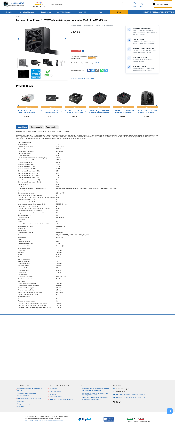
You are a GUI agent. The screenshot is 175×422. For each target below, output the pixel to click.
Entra (141, 6)
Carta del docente (55, 391)
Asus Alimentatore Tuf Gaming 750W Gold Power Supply (75, 111)
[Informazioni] (134, 3)
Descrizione (22, 127)
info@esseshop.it (122, 389)
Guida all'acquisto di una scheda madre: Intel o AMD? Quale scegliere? (95, 398)
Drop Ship (20, 401)
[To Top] (170, 417)
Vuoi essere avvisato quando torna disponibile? (84, 56)
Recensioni (51, 127)
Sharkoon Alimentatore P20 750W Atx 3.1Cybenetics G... (147, 111)
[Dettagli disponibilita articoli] (82, 51)
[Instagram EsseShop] (117, 402)
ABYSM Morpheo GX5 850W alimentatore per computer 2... (99, 111)
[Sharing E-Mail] (97, 70)
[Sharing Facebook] (89, 70)
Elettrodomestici (46, 12)
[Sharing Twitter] (93, 70)
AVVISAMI (92, 58)
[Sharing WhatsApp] (102, 70)
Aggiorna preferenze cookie (55, 420)
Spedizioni (53, 394)
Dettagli (97, 63)
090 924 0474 (120, 391)
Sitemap (44, 420)
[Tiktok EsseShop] (120, 402)
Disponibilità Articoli (56, 397)
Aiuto (134, 6)
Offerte (119, 12)
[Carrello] (153, 3)
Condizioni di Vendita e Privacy (27, 393)
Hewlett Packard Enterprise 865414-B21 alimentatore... (27, 111)
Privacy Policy (37, 420)
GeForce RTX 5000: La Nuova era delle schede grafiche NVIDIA (95, 394)
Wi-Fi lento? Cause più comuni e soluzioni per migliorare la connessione (95, 389)
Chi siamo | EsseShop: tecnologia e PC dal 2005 (29, 389)
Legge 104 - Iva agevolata (25, 404)
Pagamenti (53, 388)
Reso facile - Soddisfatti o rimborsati (61, 399)
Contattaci (20, 406)
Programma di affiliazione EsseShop (29, 398)
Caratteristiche (36, 127)
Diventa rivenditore (23, 396)
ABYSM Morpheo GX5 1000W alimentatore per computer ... (124, 111)
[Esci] (142, 3)
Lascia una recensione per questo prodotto (82, 78)
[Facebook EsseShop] (114, 402)
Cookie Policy (29, 420)
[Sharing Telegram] (106, 70)
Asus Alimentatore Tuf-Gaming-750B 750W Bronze (51, 111)
